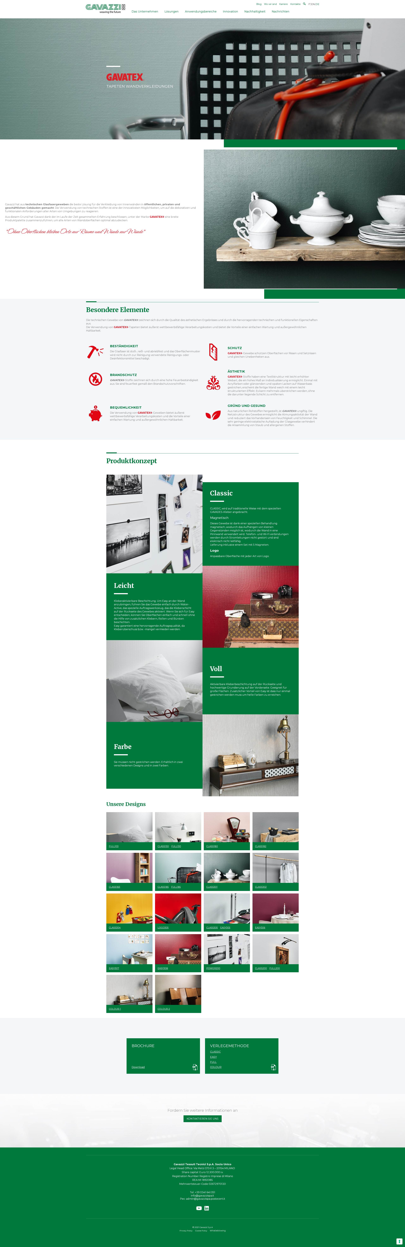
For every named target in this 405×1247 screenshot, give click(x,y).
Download (138, 1067)
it (309, 4)
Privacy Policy (186, 1230)
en (313, 4)
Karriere (283, 4)
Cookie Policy (201, 1230)
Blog (259, 4)
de (317, 4)
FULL (213, 1062)
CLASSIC (215, 1051)
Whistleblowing (218, 1230)
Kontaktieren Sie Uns (202, 1118)
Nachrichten (280, 11)
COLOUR (215, 1067)
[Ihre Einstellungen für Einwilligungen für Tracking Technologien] (399, 1241)
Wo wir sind (270, 4)
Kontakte (295, 4)
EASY (213, 1057)
